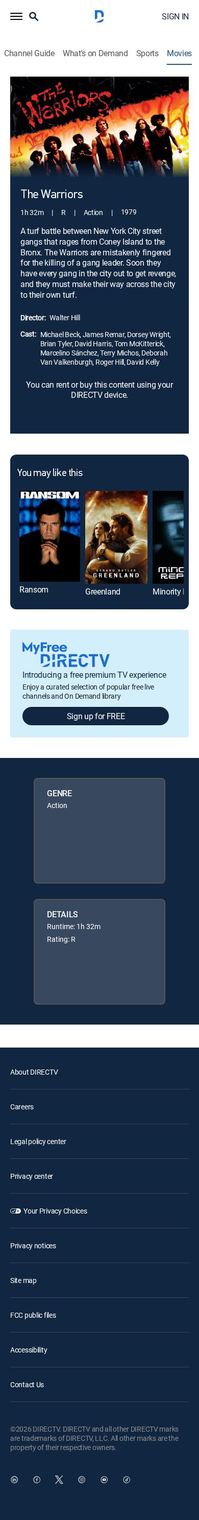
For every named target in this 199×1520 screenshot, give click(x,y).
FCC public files (33, 1315)
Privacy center (31, 1176)
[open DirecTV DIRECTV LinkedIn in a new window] (14, 1480)
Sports (147, 53)
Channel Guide (29, 53)
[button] (16, 16)
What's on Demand (95, 53)
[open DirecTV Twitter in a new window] (59, 1480)
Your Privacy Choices (55, 1211)
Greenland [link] (102, 591)
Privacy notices (33, 1245)
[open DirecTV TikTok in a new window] (126, 1480)
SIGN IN (175, 16)
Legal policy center (38, 1141)
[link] (49, 536)
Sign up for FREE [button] (96, 716)
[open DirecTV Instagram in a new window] (82, 1480)
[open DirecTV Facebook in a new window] (37, 1480)
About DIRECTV (34, 1072)
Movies (179, 53)
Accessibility (28, 1350)
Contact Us (27, 1384)
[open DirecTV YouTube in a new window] (104, 1480)
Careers (22, 1106)
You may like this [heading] (49, 473)
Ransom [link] (33, 589)
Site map (23, 1280)
